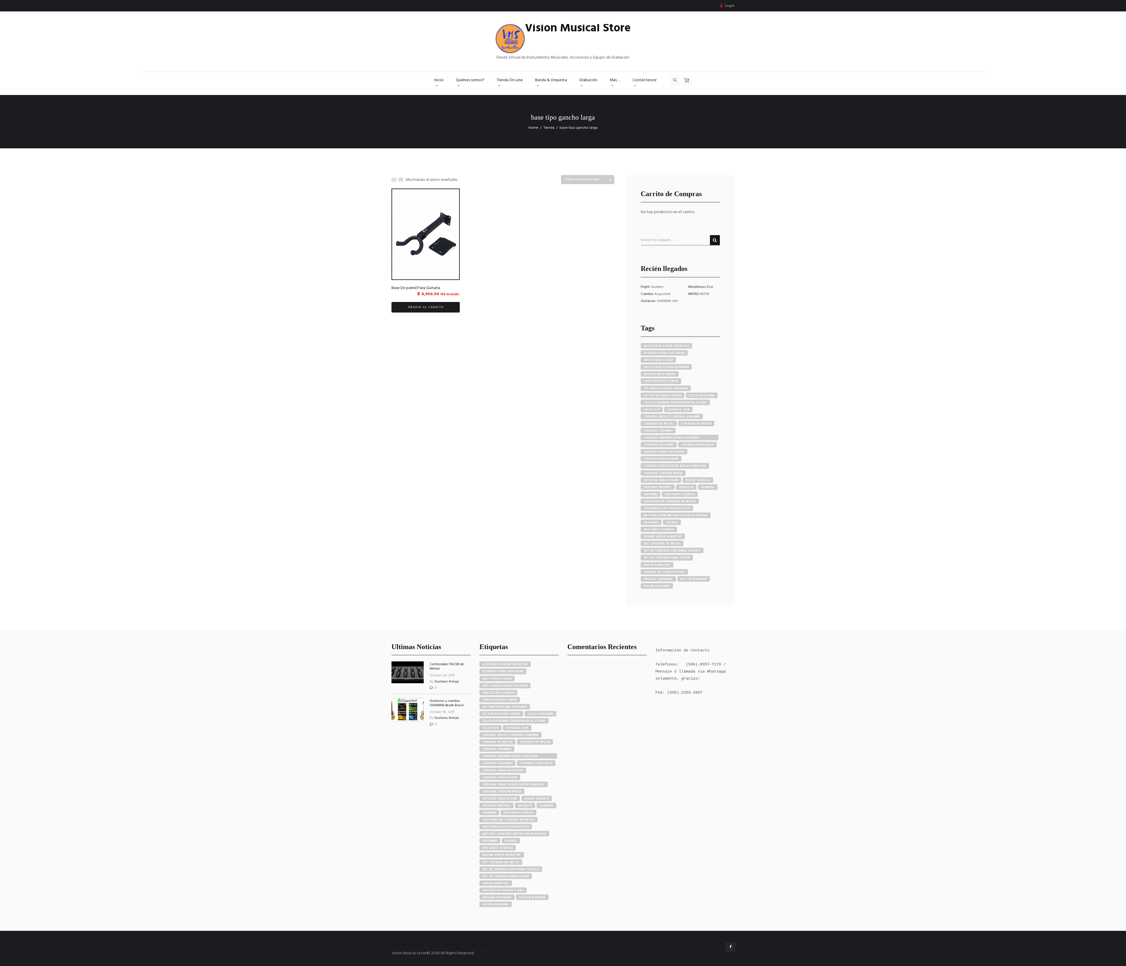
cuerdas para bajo (697, 444)
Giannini (650, 494)
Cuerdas (647, 294)
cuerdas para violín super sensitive (675, 466)
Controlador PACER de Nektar (447, 666)
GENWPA (708, 487)
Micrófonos (697, 287)
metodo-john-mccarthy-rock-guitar (676, 515)
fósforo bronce (658, 487)
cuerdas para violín (661, 458)
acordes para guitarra (664, 353)
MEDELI (694, 294)
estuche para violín (661, 480)
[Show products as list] (400, 180)
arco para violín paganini (666, 367)
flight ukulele (698, 480)
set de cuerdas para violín (667, 557)
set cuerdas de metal (662, 543)
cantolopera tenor (661, 381)
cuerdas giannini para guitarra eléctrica (671, 437)
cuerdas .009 (678, 409)
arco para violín (658, 360)
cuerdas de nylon (696, 423)
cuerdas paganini (659, 444)
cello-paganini (702, 395)
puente (672, 522)
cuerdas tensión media (663, 473)
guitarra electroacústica (667, 508)
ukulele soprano (658, 579)
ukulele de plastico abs (664, 572)
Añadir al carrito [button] (426, 307)
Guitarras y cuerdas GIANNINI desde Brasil (447, 703)
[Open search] (675, 80)
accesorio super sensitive (666, 346)
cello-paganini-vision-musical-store (675, 402)
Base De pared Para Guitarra (415, 288)
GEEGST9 (686, 487)
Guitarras (649, 301)
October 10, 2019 (442, 712)
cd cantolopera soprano (666, 388)
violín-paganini (657, 586)
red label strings (659, 529)
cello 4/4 (652, 409)
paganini (651, 522)
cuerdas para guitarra (664, 451)
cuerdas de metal (659, 423)
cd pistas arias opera (662, 395)
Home (533, 127)
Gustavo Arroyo (446, 682)
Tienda (549, 127)
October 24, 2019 (442, 675)
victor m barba (693, 579)
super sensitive (657, 565)
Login (730, 6)
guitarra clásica (680, 494)
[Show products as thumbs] (393, 180)
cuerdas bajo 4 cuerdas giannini (672, 416)
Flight (645, 287)
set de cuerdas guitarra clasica (672, 550)
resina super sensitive (663, 536)
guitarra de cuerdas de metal (670, 501)
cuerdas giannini (658, 430)
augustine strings (660, 374)
